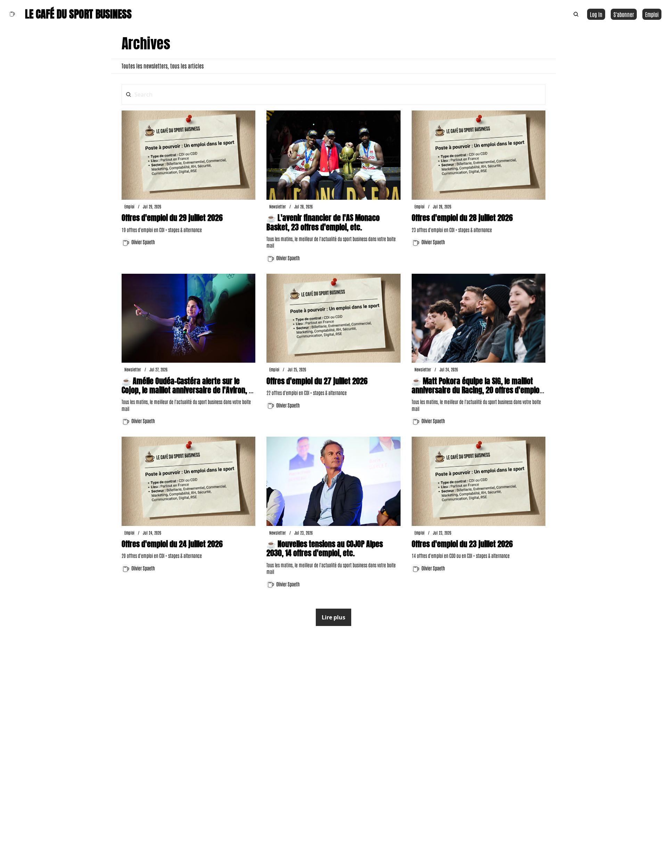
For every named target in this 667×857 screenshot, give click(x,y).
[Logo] (12, 14)
